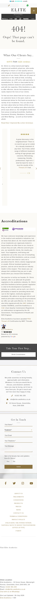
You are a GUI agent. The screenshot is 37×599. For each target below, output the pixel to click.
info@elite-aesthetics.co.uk (20, 399)
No (14, 461)
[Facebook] (5, 483)
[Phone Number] (9, 5)
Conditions (18, 500)
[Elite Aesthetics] (15, 11)
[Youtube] (31, 483)
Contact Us (18, 513)
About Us (18, 493)
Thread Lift (16, 167)
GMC (24, 303)
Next (36, 168)
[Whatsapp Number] (27, 5)
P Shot (18, 531)
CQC (3, 308)
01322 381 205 (20, 395)
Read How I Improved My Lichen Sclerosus (17, 123)
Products (18, 503)
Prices (18, 506)
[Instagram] (22, 483)
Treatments (18, 497)
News (18, 510)
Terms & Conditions (18, 516)
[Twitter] (14, 483)
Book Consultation (18, 354)
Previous (1, 168)
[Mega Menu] (34, 11)
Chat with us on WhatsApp (9, 591)
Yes (8, 461)
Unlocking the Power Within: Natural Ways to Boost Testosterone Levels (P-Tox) (19, 525)
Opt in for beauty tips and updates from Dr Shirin (16, 457)
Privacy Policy (18, 519)
